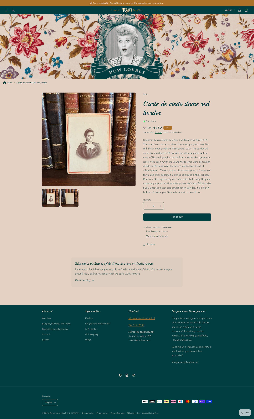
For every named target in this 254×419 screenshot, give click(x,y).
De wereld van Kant (58, 413)
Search (45, 339)
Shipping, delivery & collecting (56, 323)
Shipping (158, 132)
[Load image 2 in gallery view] (70, 198)
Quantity (147, 200)
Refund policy (87, 413)
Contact (46, 334)
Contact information (150, 413)
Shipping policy (133, 413)
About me (46, 318)
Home (9, 82)
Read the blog (82, 280)
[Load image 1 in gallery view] (51, 198)
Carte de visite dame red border (32, 82)
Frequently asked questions (55, 329)
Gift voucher (91, 329)
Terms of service (117, 413)
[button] (6, 10)
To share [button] (151, 244)
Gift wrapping (91, 334)
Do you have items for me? (98, 323)
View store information (157, 236)
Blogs (88, 339)
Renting (89, 318)
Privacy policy (102, 413)
